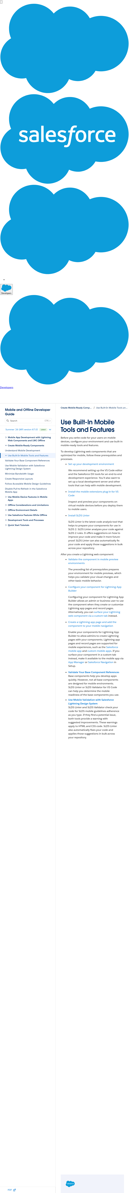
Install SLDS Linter (79, 515)
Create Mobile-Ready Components (76, 407)
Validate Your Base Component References (93, 672)
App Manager (76, 662)
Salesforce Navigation (100, 662)
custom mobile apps (99, 651)
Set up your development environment (91, 464)
